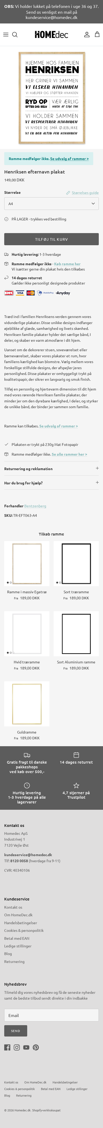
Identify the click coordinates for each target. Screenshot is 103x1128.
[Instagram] (17, 1047)
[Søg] (17, 34)
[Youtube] (26, 1047)
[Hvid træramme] (26, 633)
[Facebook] (7, 1047)
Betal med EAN (16, 938)
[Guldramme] (26, 703)
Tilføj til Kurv (51, 239)
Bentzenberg (35, 505)
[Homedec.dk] (51, 34)
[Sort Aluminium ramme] (76, 633)
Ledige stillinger (17, 945)
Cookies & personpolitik (24, 930)
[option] (51, 97)
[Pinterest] (36, 1047)
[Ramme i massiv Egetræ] (26, 563)
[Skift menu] (6, 34)
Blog (8, 953)
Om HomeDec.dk (18, 914)
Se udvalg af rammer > (69, 158)
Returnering (14, 961)
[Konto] (85, 34)
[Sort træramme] (76, 563)
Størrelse (12, 192)
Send (15, 1031)
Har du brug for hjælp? (23, 482)
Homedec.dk (23, 1110)
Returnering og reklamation (28, 468)
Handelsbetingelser (20, 922)
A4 (10, 203)
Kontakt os (13, 907)
